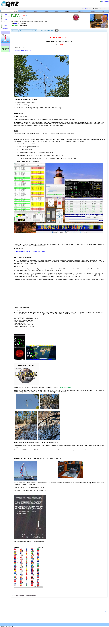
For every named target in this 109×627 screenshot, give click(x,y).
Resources (80, 11)
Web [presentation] (34, 30)
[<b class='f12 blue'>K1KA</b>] (99, 27)
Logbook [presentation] (27, 30)
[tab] (15, 30)
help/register (88, 8)
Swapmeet (67, 11)
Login (103, 11)
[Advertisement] (58, 611)
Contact (93, 11)
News (35, 11)
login (83, 8)
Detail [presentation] (21, 30)
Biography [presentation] (14, 30)
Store (56, 11)
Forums (46, 11)
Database (24, 11)
